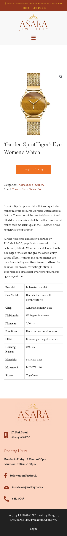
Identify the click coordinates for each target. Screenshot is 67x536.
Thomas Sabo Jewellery (30, 184)
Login (33, 528)
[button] (33, 169)
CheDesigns (17, 519)
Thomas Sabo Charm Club (27, 189)
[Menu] (33, 37)
